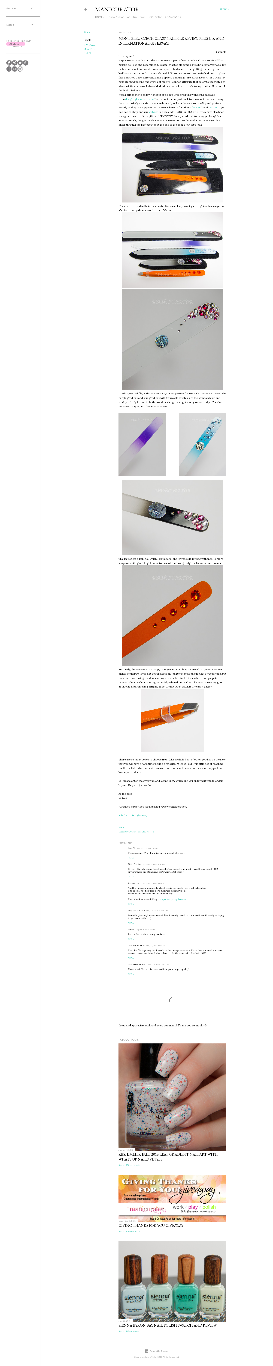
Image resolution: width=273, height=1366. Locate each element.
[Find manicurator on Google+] (25, 64)
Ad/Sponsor (173, 17)
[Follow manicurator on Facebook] (9, 64)
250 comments (133, 1165)
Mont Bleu (89, 49)
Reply (131, 858)
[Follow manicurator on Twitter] (20, 64)
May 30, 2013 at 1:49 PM (157, 911)
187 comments (133, 1231)
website (153, 111)
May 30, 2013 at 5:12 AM (153, 883)
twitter (213, 107)
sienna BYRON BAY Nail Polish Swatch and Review (167, 1325)
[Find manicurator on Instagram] (20, 70)
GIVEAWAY (90, 45)
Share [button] (87, 32)
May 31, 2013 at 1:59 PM (146, 929)
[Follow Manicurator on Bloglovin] (15, 45)
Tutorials (111, 17)
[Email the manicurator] (14, 70)
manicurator (117, 9)
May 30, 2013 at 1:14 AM (147, 848)
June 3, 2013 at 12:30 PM (158, 964)
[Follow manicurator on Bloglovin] (9, 70)
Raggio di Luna (136, 910)
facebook (197, 107)
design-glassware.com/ (140, 99)
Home (99, 17)
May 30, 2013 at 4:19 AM (154, 864)
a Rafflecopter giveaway (133, 815)
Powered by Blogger (159, 1351)
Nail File (88, 53)
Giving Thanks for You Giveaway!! (151, 1225)
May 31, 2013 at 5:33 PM (156, 945)
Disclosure (155, 17)
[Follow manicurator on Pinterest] (14, 64)
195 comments (132, 1331)
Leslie (131, 929)
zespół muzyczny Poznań (172, 899)
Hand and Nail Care (132, 17)
